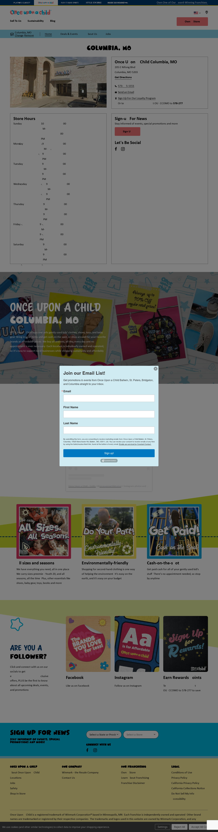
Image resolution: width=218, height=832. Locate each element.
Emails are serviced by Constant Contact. (135, 444)
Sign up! (109, 453)
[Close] (156, 369)
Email (67, 391)
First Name (70, 407)
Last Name (70, 423)
